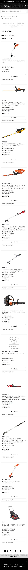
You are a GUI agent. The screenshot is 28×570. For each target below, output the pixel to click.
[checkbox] (2, 31)
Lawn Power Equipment (6, 18)
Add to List (15, 76)
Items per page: (5, 35)
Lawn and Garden (11, 16)
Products (3, 16)
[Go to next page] (23, 551)
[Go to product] (14, 50)
